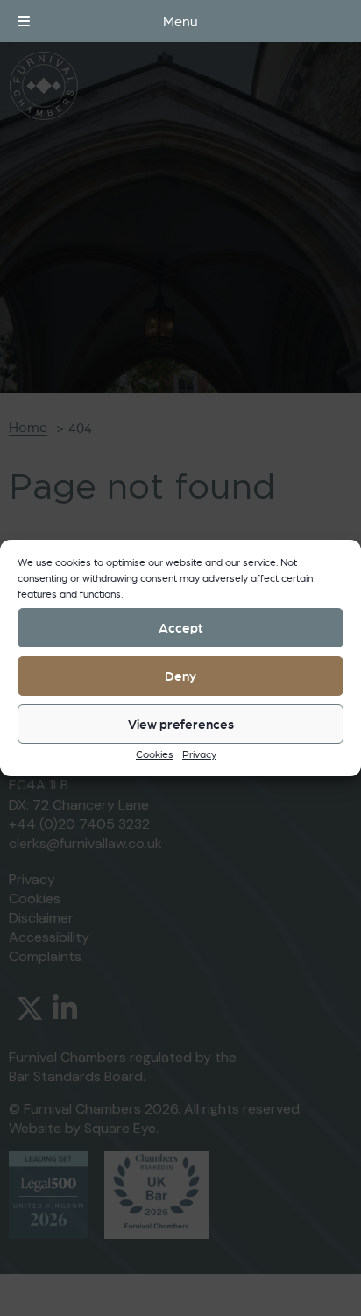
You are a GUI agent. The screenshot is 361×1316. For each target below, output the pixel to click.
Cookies (154, 754)
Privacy (199, 754)
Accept (181, 627)
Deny (180, 676)
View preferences (181, 724)
